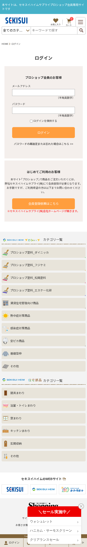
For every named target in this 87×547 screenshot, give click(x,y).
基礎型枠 (16, 353)
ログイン (43, 132)
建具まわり (17, 393)
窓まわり (16, 418)
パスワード (18, 104)
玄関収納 (16, 443)
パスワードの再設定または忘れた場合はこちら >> (43, 144)
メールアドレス (21, 86)
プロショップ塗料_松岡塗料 (28, 277)
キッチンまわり (20, 430)
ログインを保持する (45, 120)
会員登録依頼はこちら (43, 203)
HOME (5, 44)
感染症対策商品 (20, 328)
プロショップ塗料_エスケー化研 (31, 290)
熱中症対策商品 (20, 315)
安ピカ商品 (17, 341)
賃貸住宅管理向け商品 (24, 303)
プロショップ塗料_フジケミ (28, 265)
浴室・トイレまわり (23, 405)
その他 (14, 366)
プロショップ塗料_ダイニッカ (29, 252)
